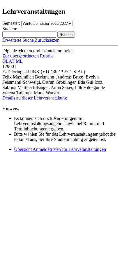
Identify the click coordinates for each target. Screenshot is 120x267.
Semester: (11, 23)
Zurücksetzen (47, 40)
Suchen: (9, 28)
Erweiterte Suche (18, 40)
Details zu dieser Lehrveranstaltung (34, 97)
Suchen (66, 34)
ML (19, 61)
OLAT (8, 61)
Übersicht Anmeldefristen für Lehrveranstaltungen (60, 149)
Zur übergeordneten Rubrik (27, 55)
